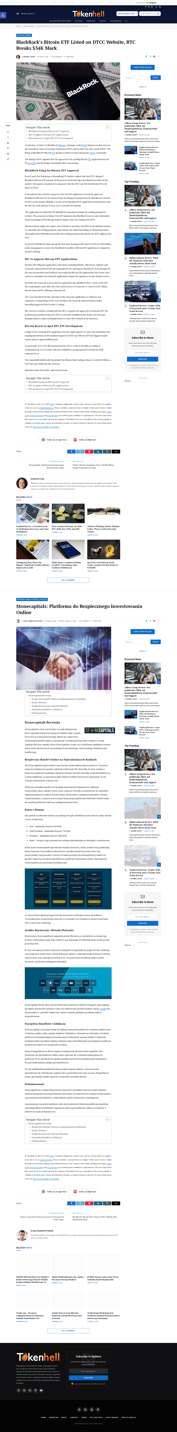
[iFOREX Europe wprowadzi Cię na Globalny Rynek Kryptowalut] (103, 1264)
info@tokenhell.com (46, 408)
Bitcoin (62, 145)
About (64, 1417)
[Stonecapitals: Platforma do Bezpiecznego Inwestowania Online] (68, 655)
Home (43, 1417)
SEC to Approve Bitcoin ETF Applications (48, 134)
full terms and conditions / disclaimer (46, 427)
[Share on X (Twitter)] (150, 57)
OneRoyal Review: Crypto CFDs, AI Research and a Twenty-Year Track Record (149, 166)
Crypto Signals (128, 1417)
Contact (74, 1417)
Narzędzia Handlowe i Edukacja (47, 709)
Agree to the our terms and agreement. (89, 1384)
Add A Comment (68, 580)
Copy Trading (112, 1417)
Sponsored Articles (36, 415)
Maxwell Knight (131, 135)
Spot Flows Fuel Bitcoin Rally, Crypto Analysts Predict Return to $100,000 (102, 565)
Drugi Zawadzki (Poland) (33, 621)
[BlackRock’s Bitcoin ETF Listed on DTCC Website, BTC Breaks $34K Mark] (68, 91)
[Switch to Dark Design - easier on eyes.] (156, 7)
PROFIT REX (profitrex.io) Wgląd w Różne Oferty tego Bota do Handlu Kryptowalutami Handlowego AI (32, 1280)
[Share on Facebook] (146, 57)
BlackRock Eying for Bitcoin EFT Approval (48, 131)
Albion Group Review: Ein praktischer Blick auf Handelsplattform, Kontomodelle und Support (141, 127)
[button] (3, 15)
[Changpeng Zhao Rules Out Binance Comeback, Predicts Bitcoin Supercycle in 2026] (32, 549)
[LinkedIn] (7, 143)
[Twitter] (7, 137)
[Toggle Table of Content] (106, 127)
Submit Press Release (143, 67)
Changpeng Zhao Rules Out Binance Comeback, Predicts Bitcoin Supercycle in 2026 (32, 565)
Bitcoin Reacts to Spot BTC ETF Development (50, 138)
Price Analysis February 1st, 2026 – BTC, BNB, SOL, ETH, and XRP (67, 527)
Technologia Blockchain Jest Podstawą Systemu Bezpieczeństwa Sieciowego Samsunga (103, 1316)
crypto (92, 152)
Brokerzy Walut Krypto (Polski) (32, 599)
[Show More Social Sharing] (159, 57)
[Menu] (18, 14)
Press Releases (52, 415)
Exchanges (115, 21)
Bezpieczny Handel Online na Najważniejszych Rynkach (59, 698)
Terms (84, 1417)
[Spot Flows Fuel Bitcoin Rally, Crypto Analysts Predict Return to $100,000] (103, 549)
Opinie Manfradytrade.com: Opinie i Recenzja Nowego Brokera (68, 1278)
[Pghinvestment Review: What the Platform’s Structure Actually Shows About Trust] (131, 150)
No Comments (57, 57)
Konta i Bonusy (39, 702)
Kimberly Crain (29, 57)
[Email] (7, 153)
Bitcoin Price (96, 1417)
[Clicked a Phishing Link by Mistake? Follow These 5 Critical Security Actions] (103, 513)
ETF (85, 145)
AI (126, 21)
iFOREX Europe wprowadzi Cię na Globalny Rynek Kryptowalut (102, 1278)
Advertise (53, 1417)
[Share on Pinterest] (154, 57)
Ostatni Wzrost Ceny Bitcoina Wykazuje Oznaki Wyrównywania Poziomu (67, 1316)
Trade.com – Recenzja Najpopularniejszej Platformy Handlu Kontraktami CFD (30, 1316)
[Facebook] (7, 132)
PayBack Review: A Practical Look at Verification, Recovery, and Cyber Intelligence (32, 529)
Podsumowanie (39, 712)
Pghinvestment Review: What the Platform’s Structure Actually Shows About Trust (149, 151)
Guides (103, 21)
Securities (32, 163)
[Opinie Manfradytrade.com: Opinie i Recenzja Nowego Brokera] (68, 1264)
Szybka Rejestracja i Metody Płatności (50, 705)
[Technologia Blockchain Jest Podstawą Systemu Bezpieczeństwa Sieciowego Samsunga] (103, 1300)
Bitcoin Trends (24, 35)
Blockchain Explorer (60, 21)
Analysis (91, 21)
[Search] (160, 6)
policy (95, 1384)
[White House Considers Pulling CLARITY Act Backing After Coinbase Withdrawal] (68, 549)
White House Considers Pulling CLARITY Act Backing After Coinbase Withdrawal (66, 565)
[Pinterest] (7, 148)
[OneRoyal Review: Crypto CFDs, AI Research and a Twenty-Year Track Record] (131, 166)
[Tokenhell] (88, 14)
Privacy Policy (141, 368)
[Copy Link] (7, 159)
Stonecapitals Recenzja (40, 695)
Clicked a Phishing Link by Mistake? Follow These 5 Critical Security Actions (103, 529)
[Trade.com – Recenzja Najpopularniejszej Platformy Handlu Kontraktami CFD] (32, 1300)
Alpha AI (142, 86)
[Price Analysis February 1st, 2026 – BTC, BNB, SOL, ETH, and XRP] (68, 513)
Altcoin (79, 21)
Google (103, 1008)
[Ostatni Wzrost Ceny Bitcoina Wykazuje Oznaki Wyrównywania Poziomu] (68, 1300)
